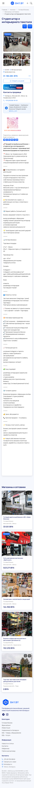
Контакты (5, 746)
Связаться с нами (10, 762)
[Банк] (13, 87)
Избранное (5, 748)
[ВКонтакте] (12, 140)
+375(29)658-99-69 (11, 100)
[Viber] (9, 140)
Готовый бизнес (7, 723)
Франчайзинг (6, 725)
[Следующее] (30, 26)
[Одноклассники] (17, 140)
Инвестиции (6, 728)
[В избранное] (28, 34)
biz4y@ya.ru (8, 764)
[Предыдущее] (24, 26)
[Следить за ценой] (25, 493)
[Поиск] (31, 3)
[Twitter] (14, 140)
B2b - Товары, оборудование (11, 733)
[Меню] (3, 3)
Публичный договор (8, 751)
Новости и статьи (8, 743)
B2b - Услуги (6, 735)
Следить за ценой (18, 81)
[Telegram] (4, 140)
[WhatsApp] (7, 140)
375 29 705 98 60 (9, 759)
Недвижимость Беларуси (10, 730)
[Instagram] (12, 124)
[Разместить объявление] (27, 3)
